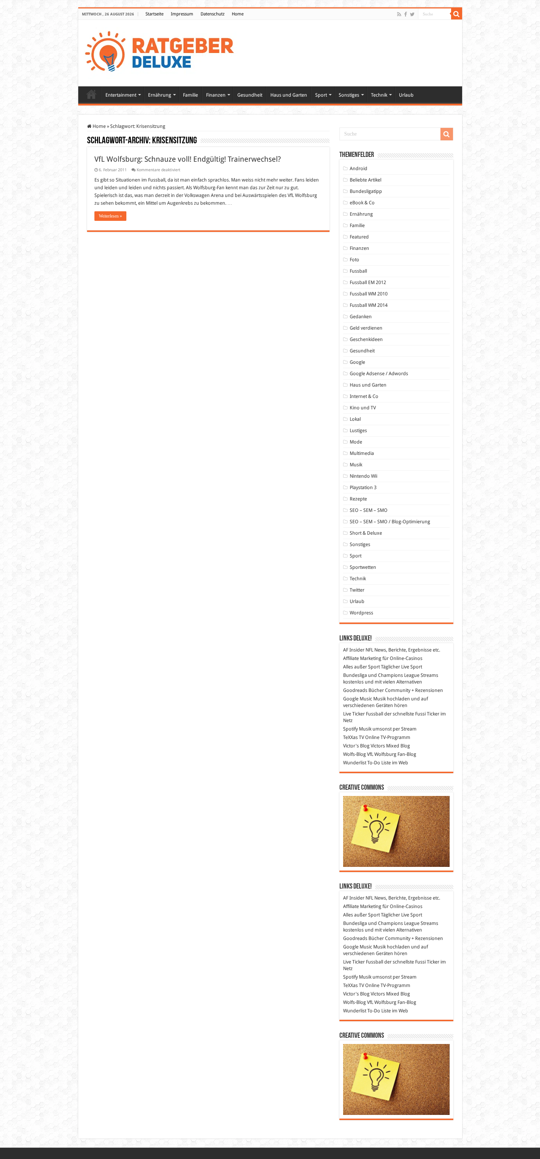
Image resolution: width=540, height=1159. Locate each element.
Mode (356, 442)
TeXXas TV (353, 737)
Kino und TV (363, 407)
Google (357, 362)
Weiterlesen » (110, 216)
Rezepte (358, 499)
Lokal (355, 419)
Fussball (358, 271)
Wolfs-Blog (354, 754)
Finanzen (216, 95)
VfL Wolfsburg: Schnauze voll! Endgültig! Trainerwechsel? (187, 159)
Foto (354, 259)
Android (358, 168)
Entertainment (120, 95)
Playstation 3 (363, 487)
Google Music (357, 699)
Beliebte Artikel (365, 180)
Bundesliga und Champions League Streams (390, 675)
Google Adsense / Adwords (379, 373)
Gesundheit (249, 95)
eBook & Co (362, 202)
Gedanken (361, 316)
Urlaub (406, 95)
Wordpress (361, 613)
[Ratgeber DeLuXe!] (163, 52)
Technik (379, 95)
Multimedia (362, 453)
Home (238, 14)
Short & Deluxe (366, 533)
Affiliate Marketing (362, 658)
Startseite (154, 14)
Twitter (357, 590)
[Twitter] (412, 14)
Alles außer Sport (361, 667)
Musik (356, 464)
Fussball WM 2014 (369, 305)
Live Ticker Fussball (363, 714)
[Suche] (456, 13)
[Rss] (399, 14)
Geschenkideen (366, 339)
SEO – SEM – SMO (369, 510)
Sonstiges (349, 95)
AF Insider (353, 650)
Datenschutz (212, 14)
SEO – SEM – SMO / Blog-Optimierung (390, 521)
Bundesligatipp (366, 191)
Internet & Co (364, 396)
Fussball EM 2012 (368, 282)
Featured (359, 237)
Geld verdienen (366, 328)
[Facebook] (405, 14)
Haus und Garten (288, 95)
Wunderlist (354, 762)
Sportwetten (363, 567)
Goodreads (355, 690)
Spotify (350, 729)
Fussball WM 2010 (369, 294)
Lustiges (358, 430)
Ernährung (159, 95)
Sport (321, 95)
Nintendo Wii (363, 476)
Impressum (182, 14)
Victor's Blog (356, 746)
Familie (190, 95)
